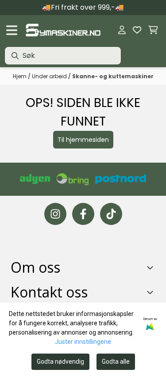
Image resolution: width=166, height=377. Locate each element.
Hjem (20, 76)
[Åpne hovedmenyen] (12, 30)
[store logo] (62, 30)
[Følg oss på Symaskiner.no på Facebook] (83, 214)
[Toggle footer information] (151, 267)
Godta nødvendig (60, 361)
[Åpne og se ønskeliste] (137, 30)
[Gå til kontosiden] (122, 30)
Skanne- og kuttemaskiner (113, 76)
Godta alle (116, 361)
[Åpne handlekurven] (153, 30)
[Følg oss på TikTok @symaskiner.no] (111, 214)
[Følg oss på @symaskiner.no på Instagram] (55, 214)
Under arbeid (50, 76)
